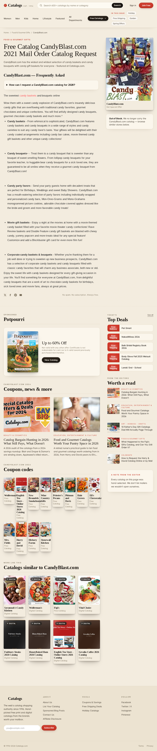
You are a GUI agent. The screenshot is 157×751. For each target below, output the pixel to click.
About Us (47, 702)
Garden (133, 18)
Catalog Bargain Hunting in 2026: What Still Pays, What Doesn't (26, 441)
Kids (26, 18)
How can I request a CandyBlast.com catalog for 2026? (42, 84)
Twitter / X (126, 706)
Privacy (150, 746)
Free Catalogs (96, 18)
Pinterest (125, 714)
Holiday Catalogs (90, 710)
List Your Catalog (51, 706)
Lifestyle (47, 18)
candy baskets (28, 95)
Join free (146, 5)
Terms (141, 746)
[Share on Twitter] (5, 295)
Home (36, 18)
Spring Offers (118, 23)
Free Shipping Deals (92, 706)
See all (150, 315)
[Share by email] (20, 295)
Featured (60, 18)
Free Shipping (119, 18)
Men (17, 18)
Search (117, 5)
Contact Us (48, 714)
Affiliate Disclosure (52, 719)
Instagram (126, 710)
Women (7, 18)
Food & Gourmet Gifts (21, 32)
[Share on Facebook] (10, 295)
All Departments (75, 18)
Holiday (131, 13)
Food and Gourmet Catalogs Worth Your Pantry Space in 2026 (76, 441)
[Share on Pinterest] (15, 295)
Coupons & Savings (91, 702)
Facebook (126, 702)
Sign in (133, 5)
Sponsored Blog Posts (54, 710)
